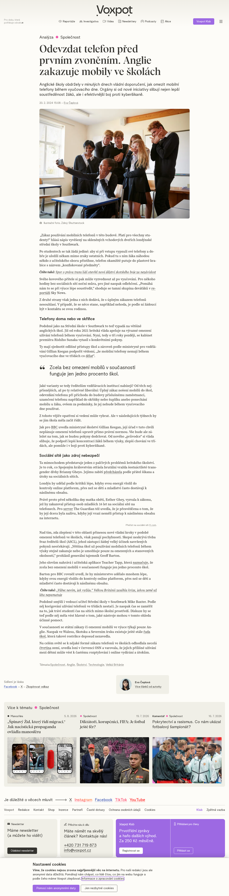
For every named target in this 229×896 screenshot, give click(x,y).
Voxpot (9, 809)
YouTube (137, 800)
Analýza (46, 37)
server (68, 508)
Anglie (71, 664)
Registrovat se (131, 850)
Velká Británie (115, 664)
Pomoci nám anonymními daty (56, 888)
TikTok (121, 800)
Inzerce (63, 809)
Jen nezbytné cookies (99, 888)
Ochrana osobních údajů (124, 809)
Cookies (150, 809)
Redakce (24, 809)
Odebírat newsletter (22, 850)
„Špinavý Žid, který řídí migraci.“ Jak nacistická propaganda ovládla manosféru (36, 727)
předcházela (113, 472)
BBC (54, 427)
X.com (152, 525)
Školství (81, 664)
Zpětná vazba (216, 809)
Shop (51, 809)
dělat (89, 356)
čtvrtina (45, 647)
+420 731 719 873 (80, 845)
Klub (203, 21)
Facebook (10, 686)
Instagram (83, 800)
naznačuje (140, 562)
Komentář (158, 716)
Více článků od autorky (148, 686)
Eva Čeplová (71, 103)
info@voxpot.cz (77, 850)
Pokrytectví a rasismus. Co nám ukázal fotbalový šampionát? (186, 724)
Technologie (96, 664)
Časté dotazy (96, 809)
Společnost (57, 664)
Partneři (77, 809)
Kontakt (39, 809)
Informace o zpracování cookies (103, 878)
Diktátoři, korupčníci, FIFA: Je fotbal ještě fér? (112, 724)
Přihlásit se (183, 850)
